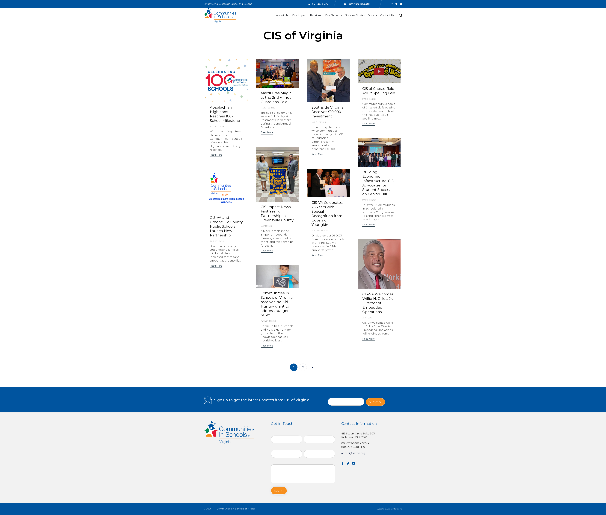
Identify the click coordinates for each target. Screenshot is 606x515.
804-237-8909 (350, 443)
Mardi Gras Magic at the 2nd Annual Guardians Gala (276, 97)
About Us (282, 15)
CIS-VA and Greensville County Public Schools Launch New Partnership (226, 226)
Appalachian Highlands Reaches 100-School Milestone (225, 114)
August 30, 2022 (268, 321)
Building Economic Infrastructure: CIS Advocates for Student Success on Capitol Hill (378, 183)
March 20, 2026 (217, 126)
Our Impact (299, 15)
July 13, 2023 (367, 318)
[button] (216, 155)
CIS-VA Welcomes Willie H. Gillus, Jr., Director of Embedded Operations (378, 303)
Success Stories (355, 15)
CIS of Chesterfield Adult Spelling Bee (378, 91)
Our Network (333, 15)
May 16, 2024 (266, 226)
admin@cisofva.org (359, 3)
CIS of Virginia (303, 35)
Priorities (315, 15)
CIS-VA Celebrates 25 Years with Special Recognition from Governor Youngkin (327, 214)
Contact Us (387, 15)
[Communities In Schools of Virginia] (220, 15)
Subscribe (375, 402)
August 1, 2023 (216, 241)
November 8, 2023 (320, 230)
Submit (279, 490)
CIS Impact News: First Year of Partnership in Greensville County (277, 213)
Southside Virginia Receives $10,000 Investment (328, 111)
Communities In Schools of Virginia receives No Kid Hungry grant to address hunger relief (277, 304)
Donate (372, 15)
